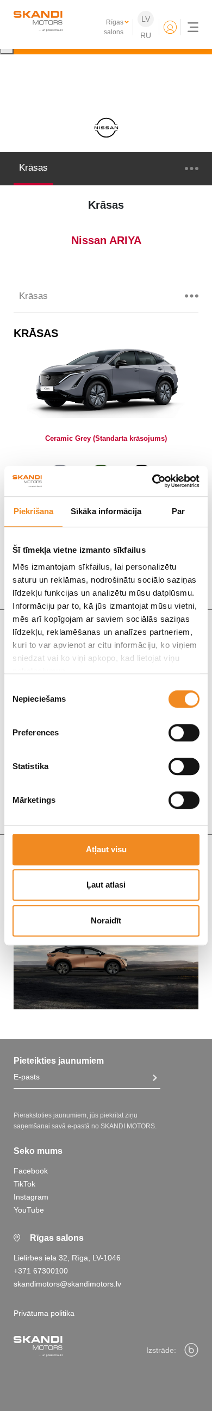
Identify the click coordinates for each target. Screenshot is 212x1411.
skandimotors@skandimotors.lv (67, 1283)
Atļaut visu (106, 849)
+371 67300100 (41, 1270)
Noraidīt (106, 920)
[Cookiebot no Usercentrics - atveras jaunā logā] (152, 481)
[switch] (184, 732)
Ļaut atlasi (106, 884)
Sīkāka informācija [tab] (106, 511)
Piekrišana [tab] (34, 511)
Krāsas (33, 168)
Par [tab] (178, 511)
